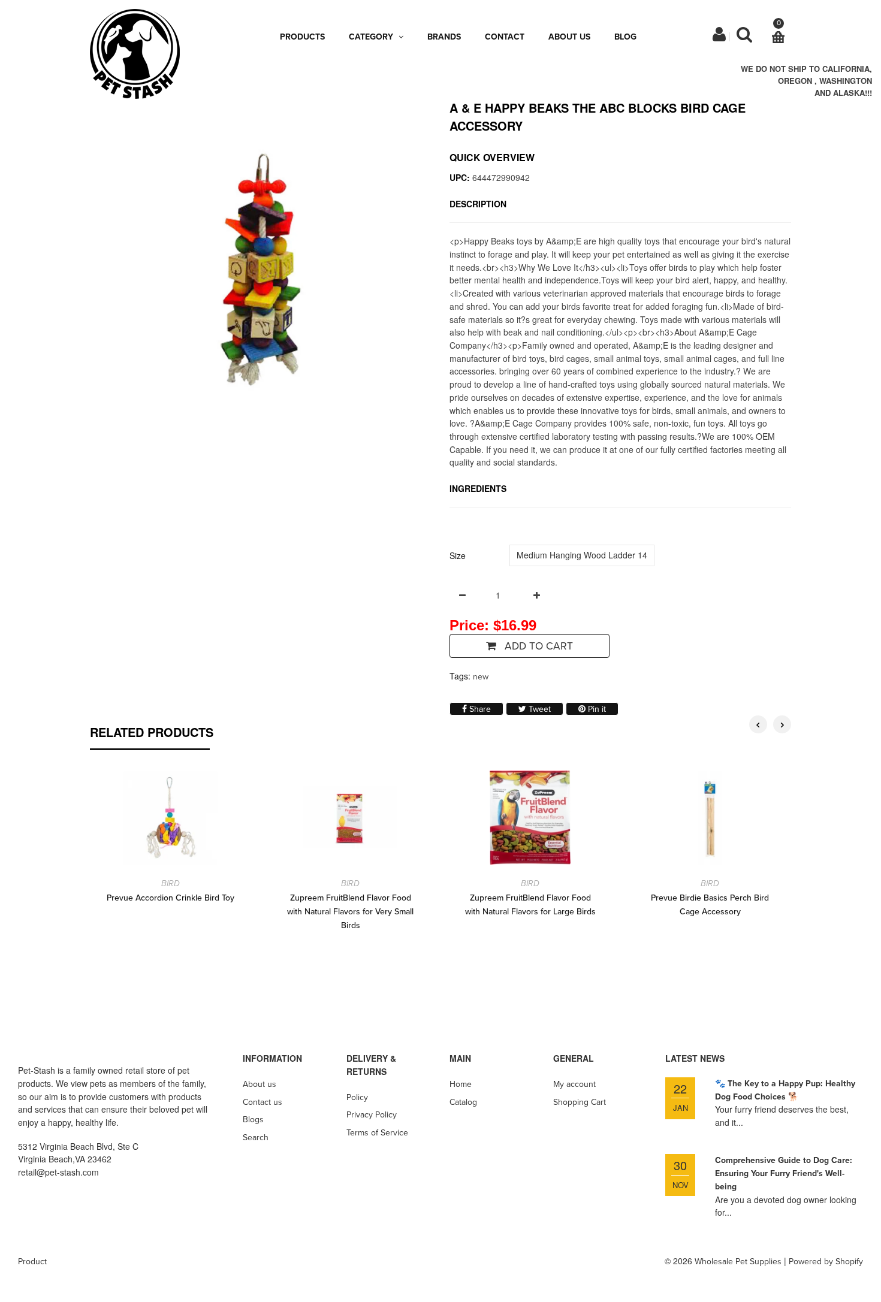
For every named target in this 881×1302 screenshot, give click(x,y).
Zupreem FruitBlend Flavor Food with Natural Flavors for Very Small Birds (350, 911)
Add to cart (537, 646)
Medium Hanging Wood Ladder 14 (582, 555)
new (480, 677)
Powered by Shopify (826, 1261)
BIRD (170, 883)
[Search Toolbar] (744, 37)
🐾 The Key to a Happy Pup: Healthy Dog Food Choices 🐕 (785, 1090)
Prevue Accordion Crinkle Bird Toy (170, 898)
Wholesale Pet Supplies (738, 1261)
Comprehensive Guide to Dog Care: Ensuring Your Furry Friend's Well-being (783, 1173)
